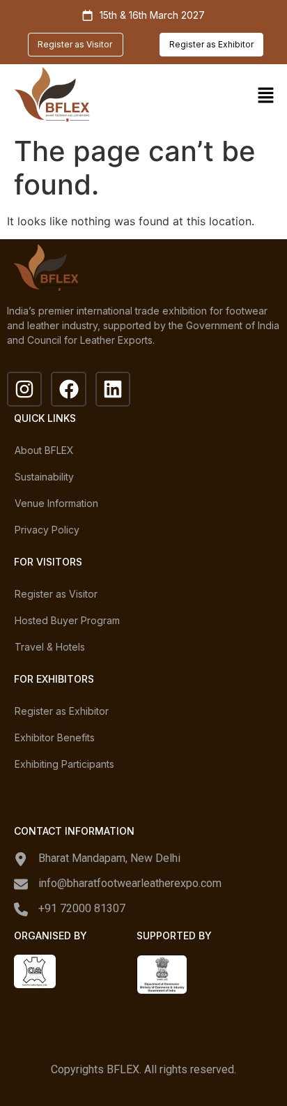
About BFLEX (44, 450)
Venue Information (56, 503)
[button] (266, 97)
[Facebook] (68, 389)
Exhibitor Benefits (55, 737)
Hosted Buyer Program (67, 620)
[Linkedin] (112, 389)
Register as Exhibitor (62, 711)
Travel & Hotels (50, 647)
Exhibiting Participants (64, 764)
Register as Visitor (56, 594)
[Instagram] (24, 389)
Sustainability (44, 477)
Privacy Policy (47, 530)
